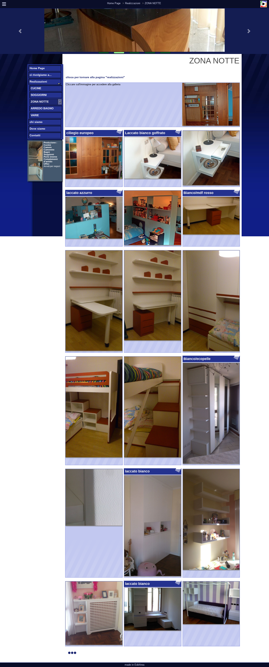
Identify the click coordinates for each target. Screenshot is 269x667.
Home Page (114, 3)
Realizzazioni (132, 3)
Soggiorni (49, 154)
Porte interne (50, 157)
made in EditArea (134, 664)
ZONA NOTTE (153, 3)
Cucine (47, 145)
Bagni (47, 152)
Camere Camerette (49, 148)
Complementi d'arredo (51, 161)
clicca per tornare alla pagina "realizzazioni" (95, 77)
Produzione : (50, 142)
